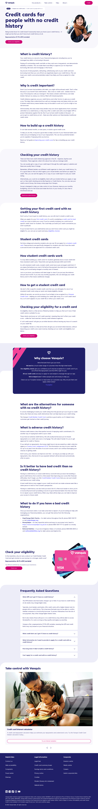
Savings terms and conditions (43, 769)
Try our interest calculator (49, 741)
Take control (48, 3)
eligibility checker (54, 231)
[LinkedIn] (7, 791)
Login (88, 2)
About (65, 3)
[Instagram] (16, 791)
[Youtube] (19, 791)
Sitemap (8, 777)
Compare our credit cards (18, 8)
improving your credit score (44, 140)
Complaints (9, 769)
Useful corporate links (70, 773)
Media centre (67, 765)
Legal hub (37, 761)
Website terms (38, 785)
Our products (36, 3)
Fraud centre (9, 773)
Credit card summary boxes (43, 765)
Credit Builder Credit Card (37, 417)
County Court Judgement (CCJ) (37, 446)
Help (57, 3)
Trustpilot (49, 385)
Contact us (8, 761)
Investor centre (68, 761)
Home (8, 8)
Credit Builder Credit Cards (51, 478)
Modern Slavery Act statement (44, 781)
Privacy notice (38, 773)
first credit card (41, 219)
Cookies (36, 777)
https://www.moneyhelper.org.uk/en (34, 524)
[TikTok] (13, 791)
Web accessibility (10, 765)
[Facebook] (10, 791)
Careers (65, 769)
